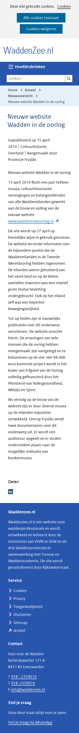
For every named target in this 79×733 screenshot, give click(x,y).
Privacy (19, 598)
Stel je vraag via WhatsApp (30, 722)
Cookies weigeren (41, 29)
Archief (19, 630)
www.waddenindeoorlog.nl (33, 221)
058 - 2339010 (24, 676)
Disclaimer (22, 614)
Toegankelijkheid (28, 606)
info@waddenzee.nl (28, 689)
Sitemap (20, 622)
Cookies (64, 6)
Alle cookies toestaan (41, 17)
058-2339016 (23, 683)
